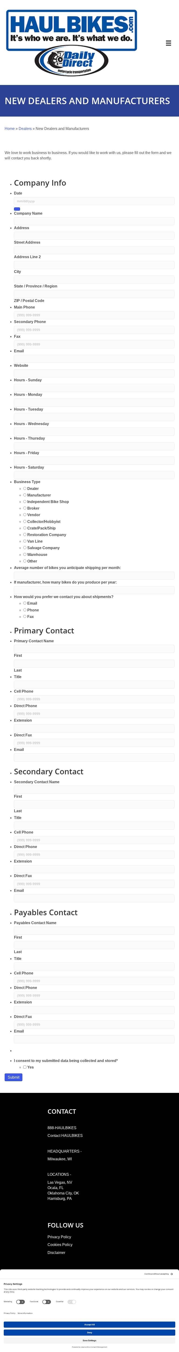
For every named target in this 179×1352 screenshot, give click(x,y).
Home (10, 129)
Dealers (25, 129)
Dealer (33, 489)
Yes (30, 1067)
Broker (33, 508)
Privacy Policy (59, 1237)
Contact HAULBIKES (65, 1136)
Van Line (35, 541)
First (18, 656)
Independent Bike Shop (48, 502)
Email (32, 603)
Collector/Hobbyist (43, 522)
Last (18, 670)
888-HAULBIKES (62, 1128)
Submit (13, 1077)
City (17, 272)
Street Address (27, 242)
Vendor (33, 515)
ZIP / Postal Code (29, 301)
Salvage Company (43, 548)
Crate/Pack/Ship (41, 528)
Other (32, 561)
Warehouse (37, 555)
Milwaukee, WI (60, 1159)
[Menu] (168, 43)
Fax (30, 617)
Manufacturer (39, 495)
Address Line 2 (27, 257)
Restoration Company (46, 535)
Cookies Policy (60, 1245)
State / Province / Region (35, 286)
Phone (33, 610)
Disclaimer (56, 1253)
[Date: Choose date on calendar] (17, 209)
